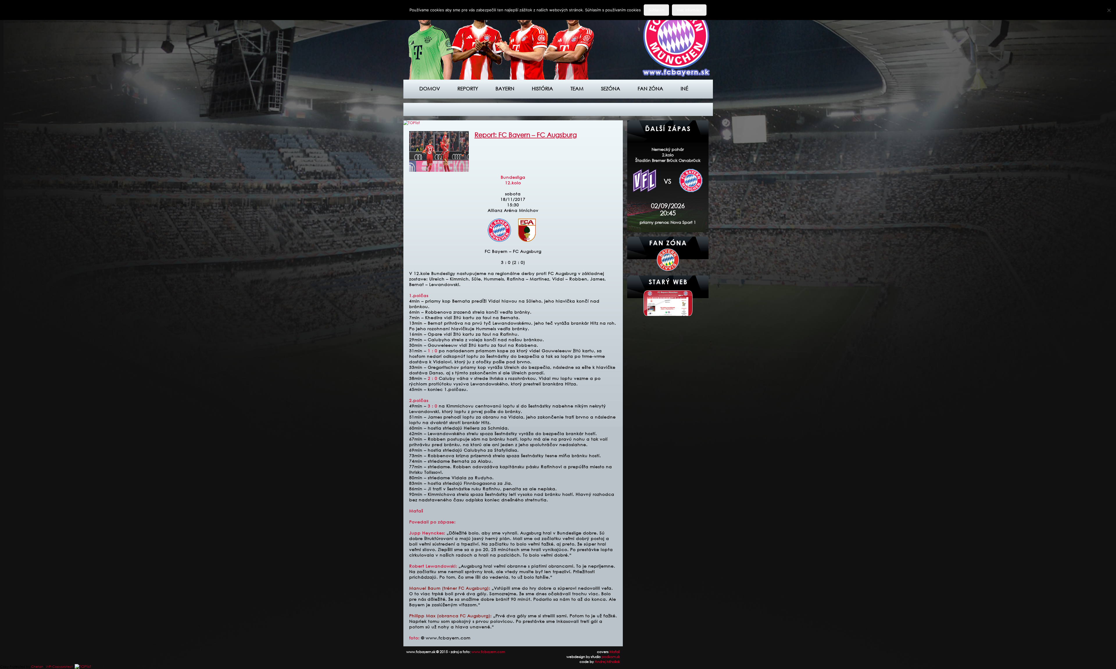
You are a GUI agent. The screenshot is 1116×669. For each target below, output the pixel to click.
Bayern (505, 88)
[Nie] (1109, 10)
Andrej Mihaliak (607, 661)
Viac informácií (689, 10)
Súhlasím (656, 10)
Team (577, 88)
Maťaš (614, 651)
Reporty (467, 88)
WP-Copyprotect (59, 666)
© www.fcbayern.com (446, 638)
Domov (429, 88)
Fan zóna (650, 88)
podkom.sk (611, 656)
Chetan (37, 666)
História (542, 88)
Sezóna (610, 88)
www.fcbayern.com (488, 651)
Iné (684, 88)
